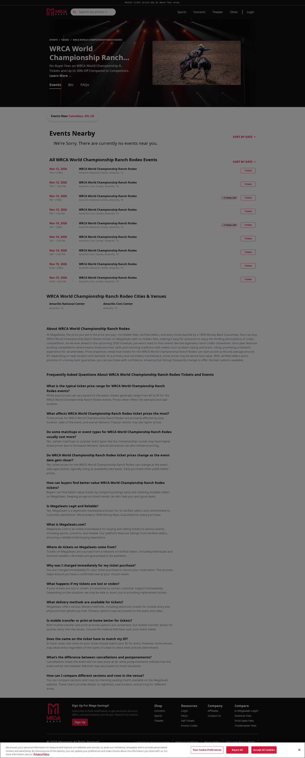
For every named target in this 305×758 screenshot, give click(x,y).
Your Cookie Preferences (207, 749)
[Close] (299, 750)
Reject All (237, 749)
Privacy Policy (41, 754)
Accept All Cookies (263, 749)
